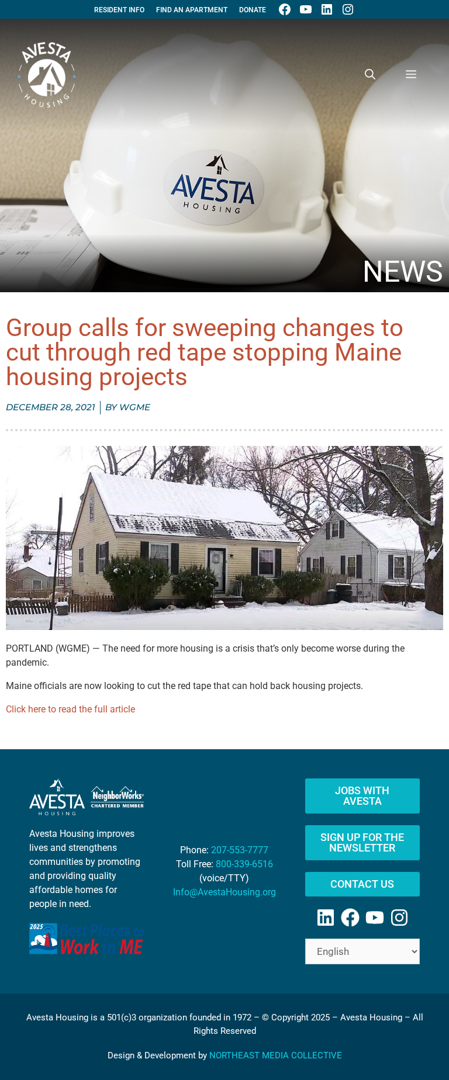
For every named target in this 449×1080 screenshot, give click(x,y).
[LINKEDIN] (327, 9)
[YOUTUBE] (306, 9)
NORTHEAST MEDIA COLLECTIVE (275, 1055)
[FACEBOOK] (285, 9)
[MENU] (411, 74)
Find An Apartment (191, 10)
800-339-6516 (244, 864)
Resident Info (119, 10)
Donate (252, 10)
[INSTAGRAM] (348, 9)
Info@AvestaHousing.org (224, 892)
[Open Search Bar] (370, 74)
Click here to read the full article (70, 709)
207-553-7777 (239, 850)
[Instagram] (399, 917)
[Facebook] (350, 917)
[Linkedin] (325, 917)
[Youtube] (374, 917)
